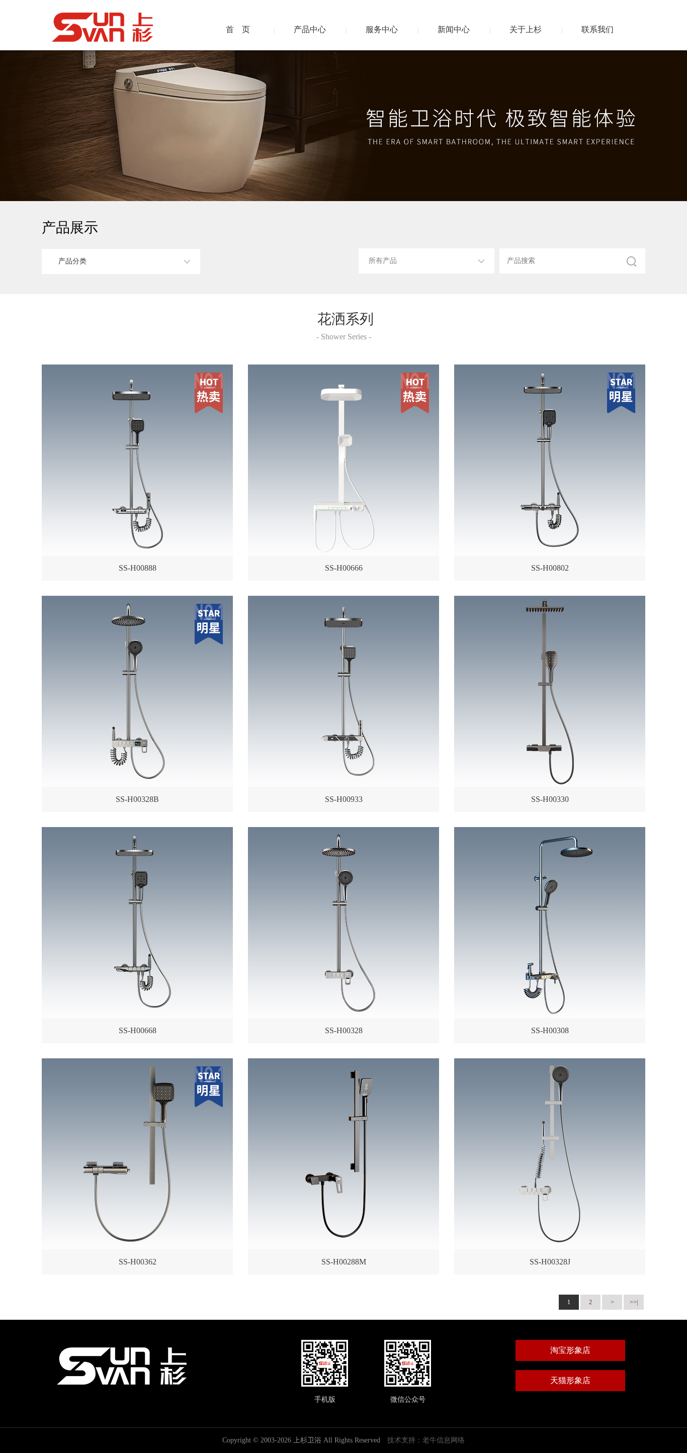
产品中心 (310, 29)
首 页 (238, 29)
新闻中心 (454, 29)
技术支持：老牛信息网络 (426, 1440)
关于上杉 (525, 29)
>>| (634, 1302)
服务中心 (382, 29)
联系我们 (597, 29)
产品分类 (72, 261)
